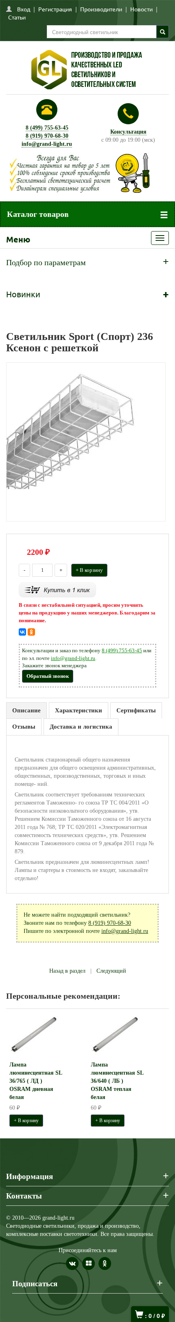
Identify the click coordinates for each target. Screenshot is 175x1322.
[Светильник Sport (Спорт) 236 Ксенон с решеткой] (86, 441)
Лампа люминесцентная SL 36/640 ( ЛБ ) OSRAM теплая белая (117, 1081)
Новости (141, 9)
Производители (101, 9)
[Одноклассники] (31, 632)
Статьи (17, 17)
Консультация (128, 132)
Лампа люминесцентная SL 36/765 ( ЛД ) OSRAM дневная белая (35, 1081)
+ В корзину (89, 570)
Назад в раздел (67, 971)
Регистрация (55, 9)
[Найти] (162, 31)
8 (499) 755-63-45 (47, 128)
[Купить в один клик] (57, 589)
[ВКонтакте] (22, 632)
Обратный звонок (47, 676)
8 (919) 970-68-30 (47, 136)
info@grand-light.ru (47, 144)
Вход (23, 9)
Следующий (111, 971)
